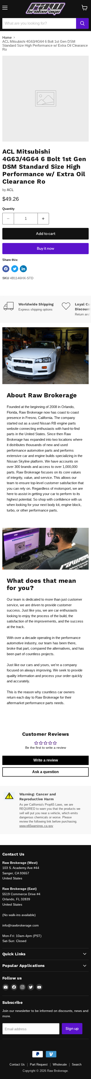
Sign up (72, 1028)
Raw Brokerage (31, 412)
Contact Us (17, 1064)
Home (7, 37)
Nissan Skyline (18, 461)
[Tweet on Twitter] (14, 268)
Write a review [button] (45, 760)
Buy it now (45, 248)
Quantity (8, 209)
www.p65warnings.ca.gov (36, 826)
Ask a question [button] (45, 772)
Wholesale (60, 1064)
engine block (70, 505)
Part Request (39, 1064)
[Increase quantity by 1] (43, 218)
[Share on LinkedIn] (23, 268)
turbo (10, 510)
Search (76, 1064)
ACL (10, 190)
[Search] (82, 23)
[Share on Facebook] (5, 268)
